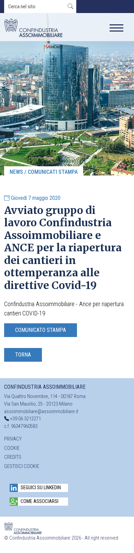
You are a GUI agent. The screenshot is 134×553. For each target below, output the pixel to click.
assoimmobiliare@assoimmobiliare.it (41, 411)
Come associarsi (39, 501)
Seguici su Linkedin (41, 488)
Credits (12, 457)
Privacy (13, 439)
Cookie (12, 448)
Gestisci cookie (21, 466)
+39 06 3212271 (25, 419)
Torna (23, 354)
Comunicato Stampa (40, 330)
